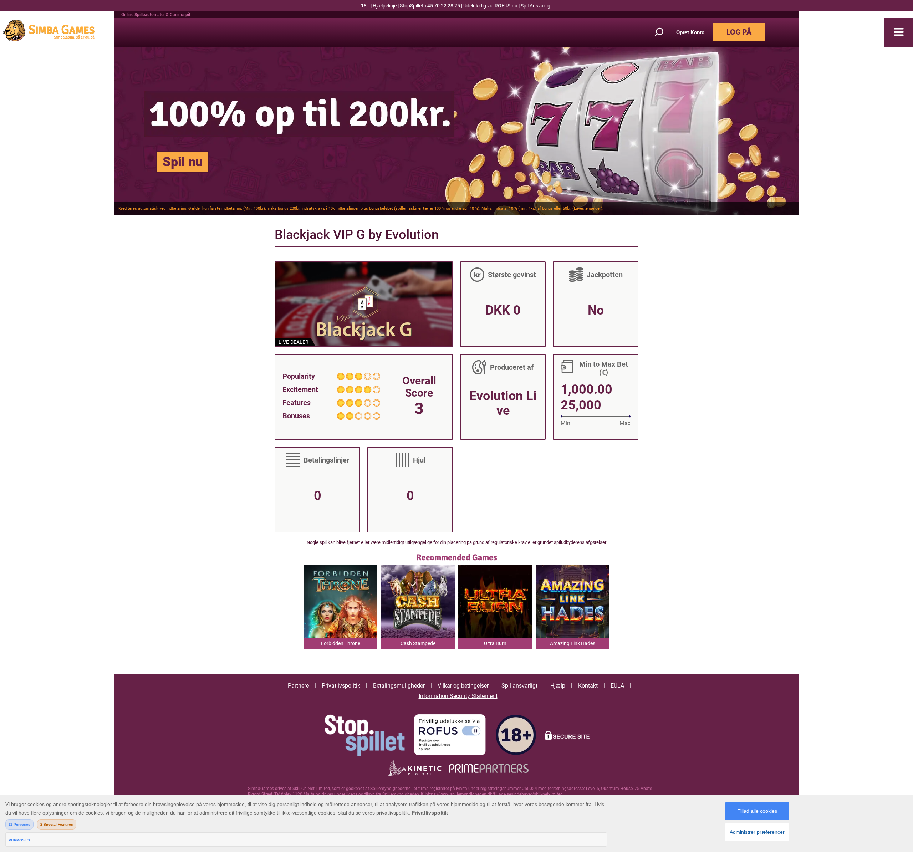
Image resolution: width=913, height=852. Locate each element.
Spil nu (183, 161)
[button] (898, 32)
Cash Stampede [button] (418, 643)
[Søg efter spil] (663, 32)
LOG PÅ (738, 32)
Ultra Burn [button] (495, 643)
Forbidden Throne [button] (340, 643)
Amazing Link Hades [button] (572, 643)
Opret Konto (690, 32)
